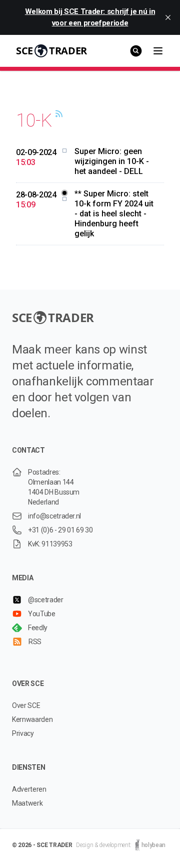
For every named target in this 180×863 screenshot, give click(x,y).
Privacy (23, 733)
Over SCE (26, 705)
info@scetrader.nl (54, 516)
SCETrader (51, 50)
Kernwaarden (32, 719)
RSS (35, 642)
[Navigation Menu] (158, 51)
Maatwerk (27, 803)
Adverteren (29, 789)
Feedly (38, 628)
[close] (168, 17)
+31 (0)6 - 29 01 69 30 (60, 530)
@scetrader (46, 600)
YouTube (42, 614)
